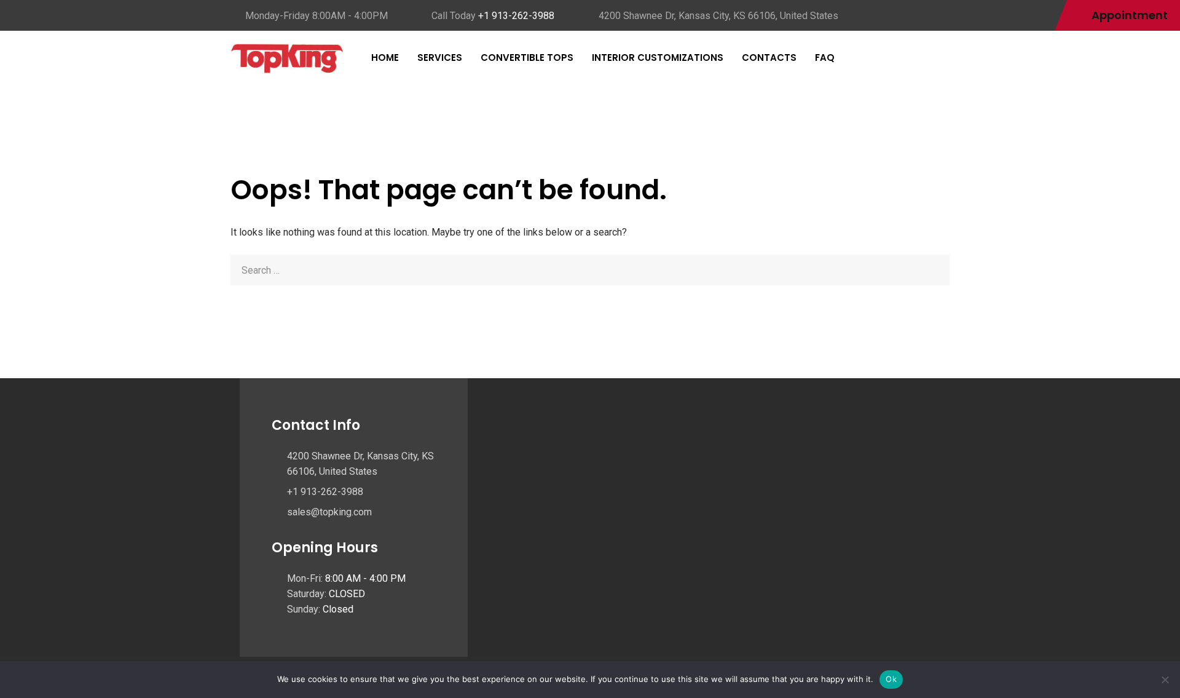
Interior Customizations (657, 57)
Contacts (769, 57)
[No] (1164, 679)
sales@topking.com (329, 512)
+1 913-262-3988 (516, 16)
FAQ (825, 57)
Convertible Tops (527, 57)
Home (385, 57)
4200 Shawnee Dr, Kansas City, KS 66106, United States (718, 16)
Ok (891, 679)
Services (439, 57)
